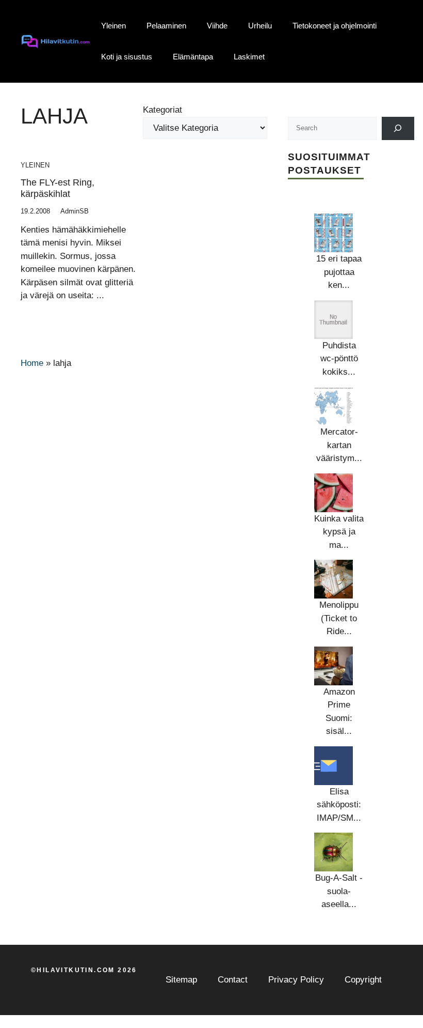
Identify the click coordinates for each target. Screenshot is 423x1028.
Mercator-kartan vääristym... (339, 445)
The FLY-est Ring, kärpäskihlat (57, 188)
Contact (233, 980)
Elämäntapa (193, 56)
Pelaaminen (166, 25)
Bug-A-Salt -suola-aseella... (339, 891)
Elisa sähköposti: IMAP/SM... (339, 805)
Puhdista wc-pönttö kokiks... (339, 359)
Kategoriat (162, 110)
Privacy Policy (296, 980)
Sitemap (181, 980)
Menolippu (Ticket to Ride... (339, 618)
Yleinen (113, 25)
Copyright (363, 980)
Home (32, 363)
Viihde (217, 25)
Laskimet (249, 56)
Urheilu (260, 25)
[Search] (398, 128)
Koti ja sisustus (126, 56)
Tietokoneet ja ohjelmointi (334, 25)
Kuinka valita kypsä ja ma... (339, 532)
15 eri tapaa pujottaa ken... (339, 272)
